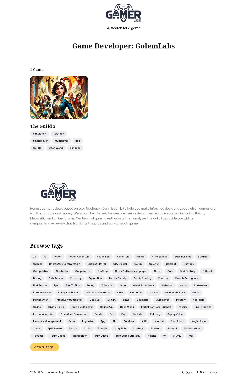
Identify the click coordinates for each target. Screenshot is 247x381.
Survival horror (192, 328)
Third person (80, 335)
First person (40, 285)
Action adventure (79, 256)
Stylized (155, 328)
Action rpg (103, 256)
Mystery (181, 299)
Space (37, 328)
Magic (195, 292)
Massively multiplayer (69, 299)
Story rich (120, 328)
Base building (183, 256)
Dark (170, 271)
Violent (151, 335)
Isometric (136, 292)
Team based (57, 335)
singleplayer (40, 140)
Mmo (126, 299)
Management (41, 299)
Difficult (207, 271)
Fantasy (163, 278)
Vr (164, 335)
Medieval (95, 299)
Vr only (177, 335)
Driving (37, 278)
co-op (37, 148)
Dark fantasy (187, 271)
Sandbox (129, 321)
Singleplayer (198, 321)
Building (202, 256)
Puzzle (98, 314)
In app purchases (68, 292)
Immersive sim (42, 292)
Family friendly (118, 278)
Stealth (102, 328)
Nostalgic (198, 299)
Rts (115, 321)
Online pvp (106, 307)
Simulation (39, 133)
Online (37, 307)
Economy (75, 278)
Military (111, 299)
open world (56, 148)
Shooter (159, 321)
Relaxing (155, 314)
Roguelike (88, 321)
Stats (87, 328)
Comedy (189, 264)
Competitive (41, 271)
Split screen (55, 328)
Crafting (103, 271)
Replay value (175, 314)
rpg (77, 140)
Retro (72, 321)
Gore (123, 285)
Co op (138, 264)
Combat (171, 264)
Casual (37, 264)
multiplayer (61, 140)
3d (44, 256)
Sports (73, 328)
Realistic (138, 314)
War (191, 335)
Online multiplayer (82, 307)
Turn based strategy (128, 335)
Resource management (47, 321)
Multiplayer (162, 299)
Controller (62, 271)
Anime (141, 256)
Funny (90, 285)
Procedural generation (74, 314)
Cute (157, 271)
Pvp (123, 314)
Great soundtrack (143, 285)
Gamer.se (47, 372)
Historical (167, 285)
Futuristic (107, 285)
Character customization (64, 264)
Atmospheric (159, 256)
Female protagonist (187, 278)
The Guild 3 (42, 126)
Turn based (101, 335)
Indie (120, 292)
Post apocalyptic (43, 314)
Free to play (73, 285)
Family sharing (142, 278)
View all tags (43, 347)
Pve (112, 314)
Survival (172, 328)
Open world (127, 307)
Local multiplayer (175, 292)
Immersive (200, 285)
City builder (120, 264)
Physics (183, 307)
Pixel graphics (203, 307)
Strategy (58, 133)
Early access (56, 278)
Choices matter (96, 264)
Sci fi (144, 321)
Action (57, 256)
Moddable (142, 299)
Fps (56, 285)
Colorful (154, 264)
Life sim (153, 292)
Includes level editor (98, 292)
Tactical (38, 335)
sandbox (75, 148)
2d (34, 256)
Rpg (103, 321)
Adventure (123, 256)
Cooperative (82, 271)
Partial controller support (156, 307)
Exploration (95, 278)
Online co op (56, 307)
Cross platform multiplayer (131, 271)
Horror (183, 285)
